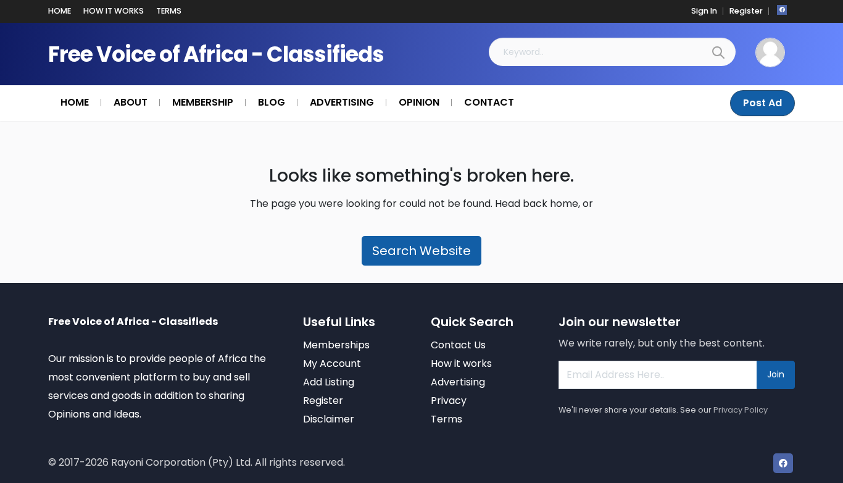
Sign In (704, 11)
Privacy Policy (740, 410)
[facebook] (782, 10)
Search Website (421, 250)
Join (775, 374)
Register (746, 11)
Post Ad (762, 103)
